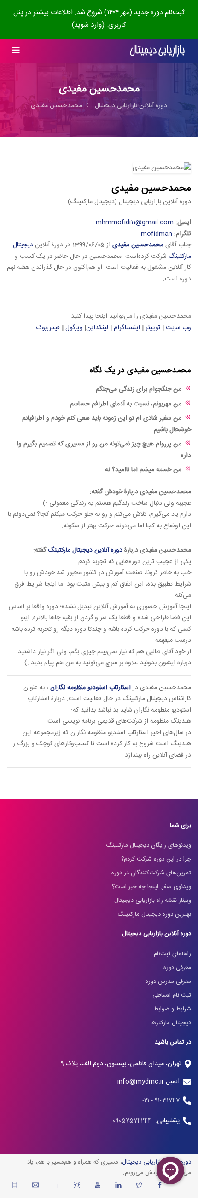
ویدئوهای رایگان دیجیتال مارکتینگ (148, 845)
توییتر (153, 327)
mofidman (156, 234)
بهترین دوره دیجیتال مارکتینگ (154, 914)
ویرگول (73, 327)
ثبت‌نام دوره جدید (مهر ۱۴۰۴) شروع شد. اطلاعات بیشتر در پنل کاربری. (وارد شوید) (99, 19)
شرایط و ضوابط (172, 1009)
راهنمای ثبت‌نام (172, 954)
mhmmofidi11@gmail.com (135, 222)
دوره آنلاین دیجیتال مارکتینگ (85, 550)
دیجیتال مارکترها (171, 1023)
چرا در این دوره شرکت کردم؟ (156, 859)
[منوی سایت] (15, 51)
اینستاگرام (127, 327)
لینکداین (97, 327)
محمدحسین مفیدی (56, 105)
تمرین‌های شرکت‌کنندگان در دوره (151, 873)
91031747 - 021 (160, 1100)
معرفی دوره (177, 968)
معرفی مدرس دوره (168, 981)
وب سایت (178, 327)
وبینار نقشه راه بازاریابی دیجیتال (152, 901)
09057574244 (134, 1121)
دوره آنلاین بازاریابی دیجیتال (131, 105)
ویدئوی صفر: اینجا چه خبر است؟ (151, 887)
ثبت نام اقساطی (171, 995)
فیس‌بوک (48, 327)
